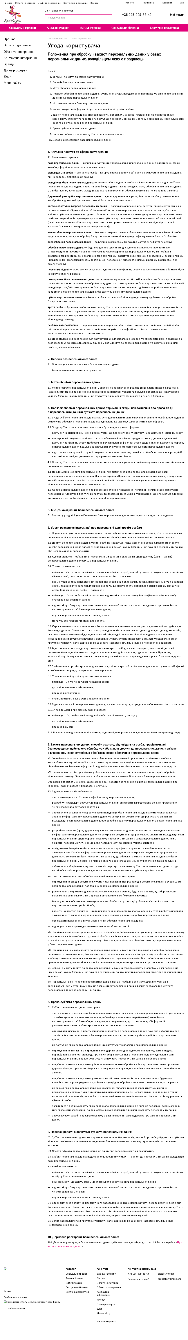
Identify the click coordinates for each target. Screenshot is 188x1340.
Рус (132, 3)
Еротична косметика (164, 27)
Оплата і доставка (25, 2)
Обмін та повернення (49, 2)
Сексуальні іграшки (22, 27)
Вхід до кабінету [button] (106, 1273)
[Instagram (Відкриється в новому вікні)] (115, 2)
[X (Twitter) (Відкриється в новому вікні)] (120, 2)
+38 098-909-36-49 (136, 14)
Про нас (8, 2)
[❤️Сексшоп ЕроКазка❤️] (13, 1276)
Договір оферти (15, 70)
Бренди (94, 2)
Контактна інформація (76, 2)
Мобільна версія (16, 1308)
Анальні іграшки (58, 27)
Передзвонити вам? (138, 1279)
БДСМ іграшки (90, 27)
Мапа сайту (12, 83)
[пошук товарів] (109, 17)
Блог (7, 76)
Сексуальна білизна (125, 27)
